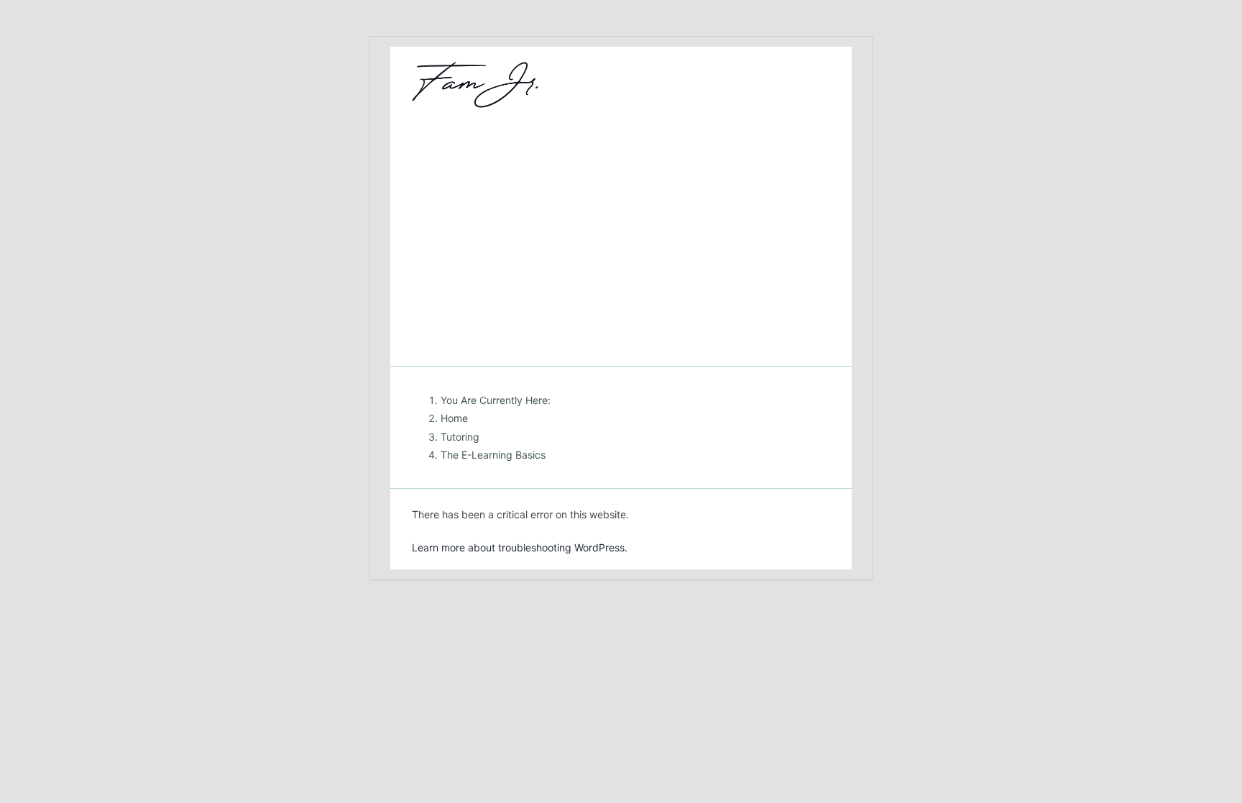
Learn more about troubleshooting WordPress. (519, 547)
